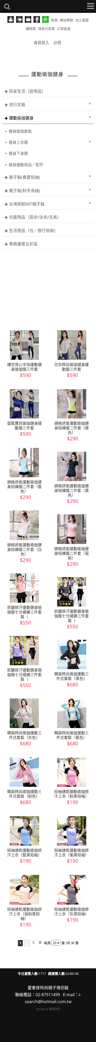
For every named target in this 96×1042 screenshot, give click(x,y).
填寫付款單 (46, 28)
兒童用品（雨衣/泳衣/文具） (35, 217)
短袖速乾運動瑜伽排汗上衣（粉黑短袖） (71, 793)
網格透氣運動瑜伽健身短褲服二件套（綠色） (71, 428)
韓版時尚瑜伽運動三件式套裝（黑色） (71, 676)
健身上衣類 (18, 142)
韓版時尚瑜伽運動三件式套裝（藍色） (71, 735)
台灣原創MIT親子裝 (27, 204)
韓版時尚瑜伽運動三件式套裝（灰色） (24, 735)
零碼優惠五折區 (23, 244)
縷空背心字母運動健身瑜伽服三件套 (24, 366)
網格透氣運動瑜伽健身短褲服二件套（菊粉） (71, 553)
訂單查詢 (63, 28)
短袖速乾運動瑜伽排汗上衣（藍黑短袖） (24, 852)
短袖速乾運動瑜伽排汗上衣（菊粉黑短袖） (24, 914)
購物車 (31, 28)
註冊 (57, 42)
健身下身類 (18, 153)
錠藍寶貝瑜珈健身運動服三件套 (24, 425)
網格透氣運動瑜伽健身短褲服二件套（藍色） (24, 486)
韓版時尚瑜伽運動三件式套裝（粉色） (24, 793)
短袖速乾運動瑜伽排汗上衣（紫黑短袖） (71, 852)
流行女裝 (17, 104)
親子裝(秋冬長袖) (24, 190)
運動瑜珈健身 (21, 118)
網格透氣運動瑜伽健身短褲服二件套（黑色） (71, 490)
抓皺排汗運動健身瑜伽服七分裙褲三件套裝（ (24, 612)
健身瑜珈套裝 (20, 131)
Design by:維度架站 (48, 1009)
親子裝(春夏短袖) (24, 177)
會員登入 (41, 42)
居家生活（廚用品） (27, 91)
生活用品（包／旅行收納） (33, 230)
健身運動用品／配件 (25, 164)
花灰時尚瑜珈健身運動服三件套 (71, 366)
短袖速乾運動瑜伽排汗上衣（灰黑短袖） (71, 911)
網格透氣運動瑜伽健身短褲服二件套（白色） (24, 549)
